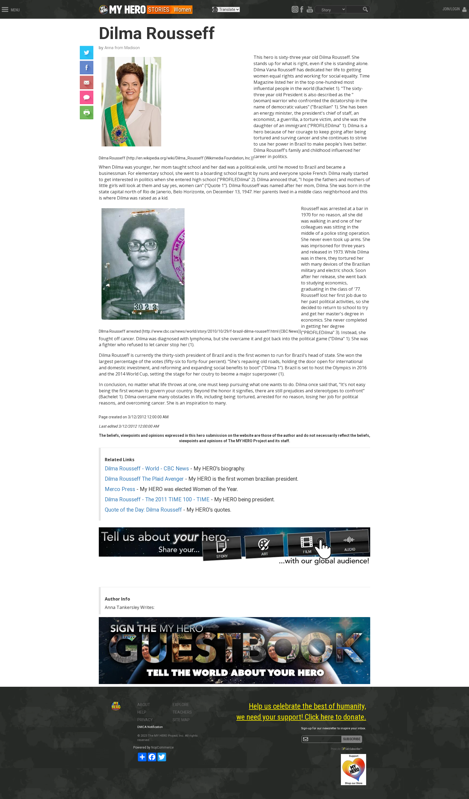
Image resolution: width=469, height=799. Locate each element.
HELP (141, 712)
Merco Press (120, 489)
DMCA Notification (150, 727)
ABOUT (143, 704)
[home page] (127, 8)
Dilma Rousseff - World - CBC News (147, 469)
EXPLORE (181, 704)
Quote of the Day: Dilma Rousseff (143, 510)
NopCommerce (162, 747)
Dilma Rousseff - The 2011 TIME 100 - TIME (157, 499)
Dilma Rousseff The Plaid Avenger (144, 479)
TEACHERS (182, 712)
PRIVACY (145, 720)
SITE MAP (181, 720)
